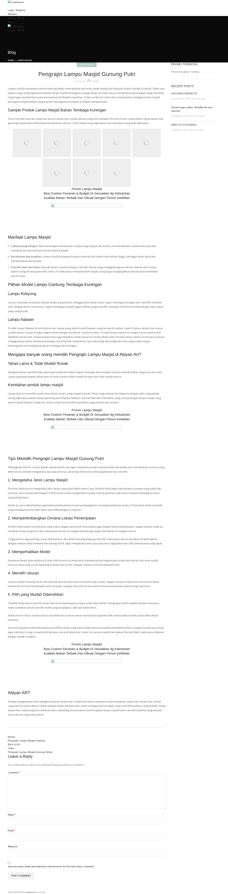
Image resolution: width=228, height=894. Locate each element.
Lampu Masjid (24, 60)
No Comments (199, 98)
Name (12, 814)
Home (11, 60)
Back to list (14, 744)
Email (11, 830)
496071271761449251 (184, 124)
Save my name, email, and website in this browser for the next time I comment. (51, 866)
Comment (14, 772)
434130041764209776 (184, 93)
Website (12, 846)
